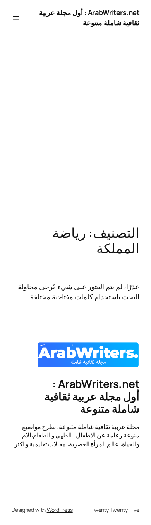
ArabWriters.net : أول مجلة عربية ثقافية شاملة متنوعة (89, 17)
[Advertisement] (75, 137)
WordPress (60, 509)
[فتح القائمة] (16, 17)
